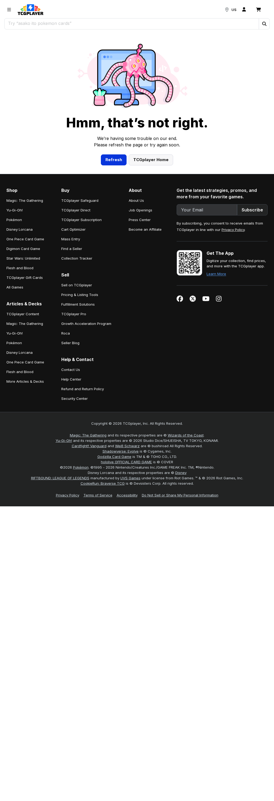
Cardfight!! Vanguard (89, 446)
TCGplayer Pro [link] (73, 314)
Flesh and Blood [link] (19, 268)
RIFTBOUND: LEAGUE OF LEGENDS (60, 478)
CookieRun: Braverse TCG (103, 483)
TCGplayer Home (151, 159)
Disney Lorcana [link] (19, 229)
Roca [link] (65, 333)
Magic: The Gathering (88, 435)
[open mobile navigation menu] (9, 9)
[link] (30, 9)
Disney (181, 472)
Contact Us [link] (70, 369)
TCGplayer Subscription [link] (81, 220)
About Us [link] (136, 200)
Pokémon (81, 467)
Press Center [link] (140, 220)
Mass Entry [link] (70, 239)
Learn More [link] (216, 274)
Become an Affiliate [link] (145, 229)
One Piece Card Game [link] (25, 239)
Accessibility (127, 495)
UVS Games (130, 478)
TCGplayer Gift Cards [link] (24, 277)
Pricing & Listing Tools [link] (79, 295)
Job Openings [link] (140, 210)
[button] (264, 23)
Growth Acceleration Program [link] (86, 323)
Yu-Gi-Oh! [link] (14, 210)
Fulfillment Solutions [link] (78, 304)
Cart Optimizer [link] (73, 229)
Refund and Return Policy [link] (82, 389)
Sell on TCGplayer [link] (76, 285)
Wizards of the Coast (186, 435)
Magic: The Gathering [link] (24, 200)
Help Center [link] (71, 379)
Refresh (113, 159)
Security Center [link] (74, 398)
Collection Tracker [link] (76, 258)
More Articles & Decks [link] (25, 381)
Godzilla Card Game (114, 456)
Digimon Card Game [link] (23, 248)
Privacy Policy (233, 229)
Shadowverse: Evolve (120, 451)
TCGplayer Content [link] (22, 314)
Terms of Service (97, 495)
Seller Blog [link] (70, 343)
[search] (132, 23)
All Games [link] (14, 287)
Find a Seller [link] (71, 248)
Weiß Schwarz (127, 446)
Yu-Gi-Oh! (64, 440)
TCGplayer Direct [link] (75, 210)
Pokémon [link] (14, 220)
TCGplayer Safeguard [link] (79, 200)
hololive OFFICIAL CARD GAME (126, 462)
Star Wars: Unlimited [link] (23, 258)
